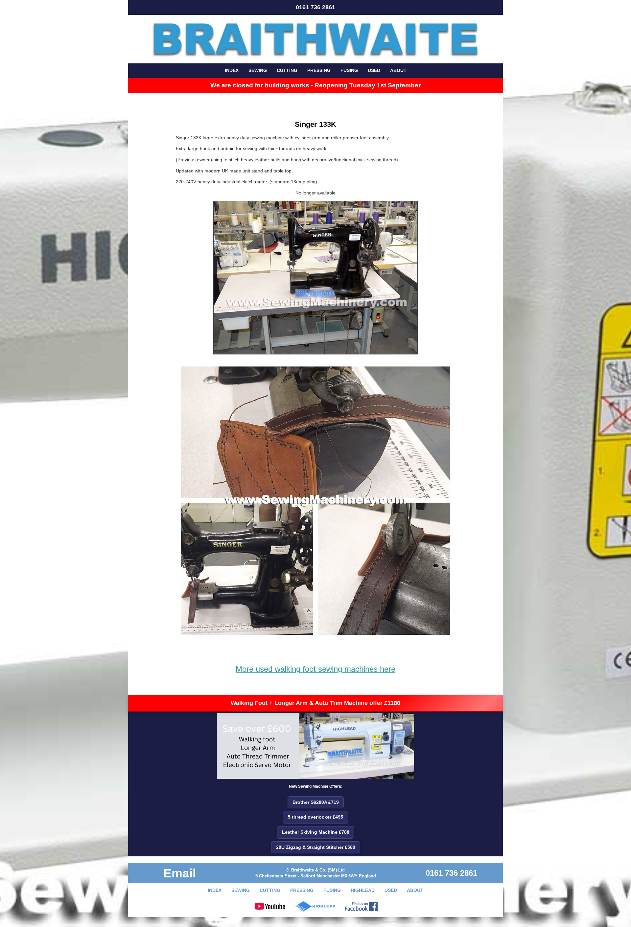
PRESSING (319, 70)
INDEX (232, 70)
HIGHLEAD (363, 890)
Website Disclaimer (202, 921)
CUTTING (287, 70)
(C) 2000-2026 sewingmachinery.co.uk (389, 922)
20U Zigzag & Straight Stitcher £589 (315, 847)
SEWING (257, 70)
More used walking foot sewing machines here (315, 669)
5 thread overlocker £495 (315, 817)
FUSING (349, 70)
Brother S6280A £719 (315, 802)
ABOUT (398, 70)
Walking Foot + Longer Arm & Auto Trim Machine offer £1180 (315, 703)
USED (374, 70)
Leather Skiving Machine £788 (315, 832)
